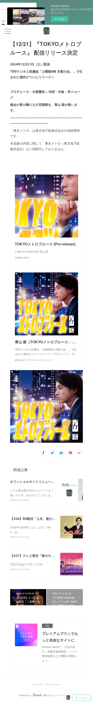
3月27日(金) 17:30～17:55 (26, 564)
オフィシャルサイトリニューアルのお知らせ (41, 481)
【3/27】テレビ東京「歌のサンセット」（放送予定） (48, 555)
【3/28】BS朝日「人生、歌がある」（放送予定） (45, 518)
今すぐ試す (59, 19)
